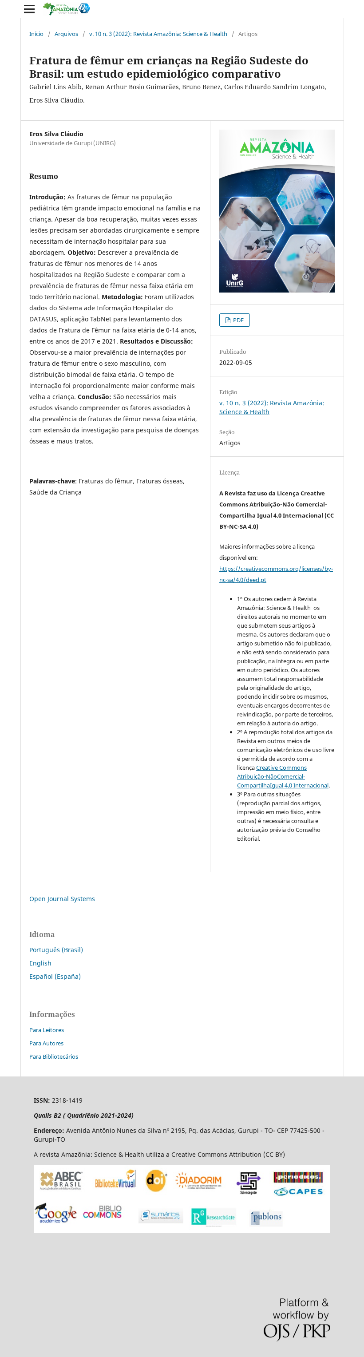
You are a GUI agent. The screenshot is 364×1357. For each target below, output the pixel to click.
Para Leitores (46, 1030)
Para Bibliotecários (53, 1056)
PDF (238, 320)
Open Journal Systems (62, 898)
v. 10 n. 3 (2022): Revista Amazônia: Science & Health (158, 34)
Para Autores (46, 1043)
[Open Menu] (29, 9)
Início (36, 34)
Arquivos (66, 34)
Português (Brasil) (56, 950)
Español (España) (55, 976)
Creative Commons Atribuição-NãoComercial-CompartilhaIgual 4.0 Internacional (282, 776)
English (40, 963)
